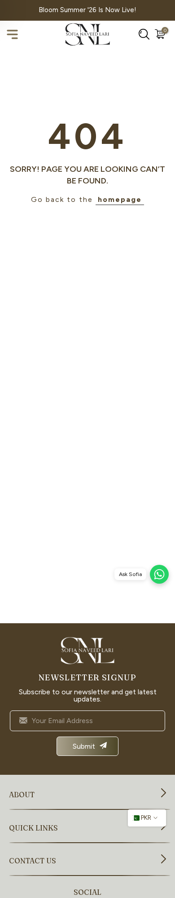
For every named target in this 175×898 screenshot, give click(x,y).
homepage (120, 199)
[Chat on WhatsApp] (159, 574)
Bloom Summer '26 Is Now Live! (87, 10)
